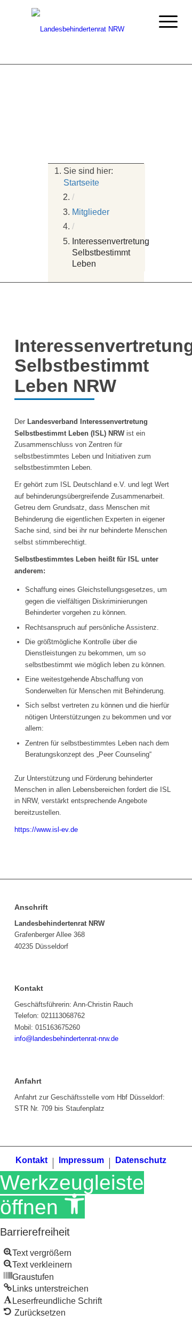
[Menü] (163, 21)
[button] (37, 1252)
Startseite (81, 182)
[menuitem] (31, 1163)
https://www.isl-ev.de (46, 830)
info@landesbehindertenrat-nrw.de (66, 1039)
